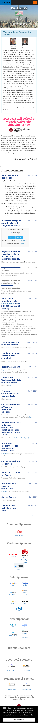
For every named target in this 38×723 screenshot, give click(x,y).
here (7, 108)
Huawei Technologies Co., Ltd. (25, 560)
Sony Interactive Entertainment (25, 595)
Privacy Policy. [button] (29, 715)
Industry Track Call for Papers (19, 438)
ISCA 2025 (5, 2)
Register (3, 370)
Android (19, 237)
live (33, 467)
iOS (11, 237)
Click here (24, 240)
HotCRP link (5, 454)
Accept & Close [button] (19, 719)
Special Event (8, 303)
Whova (22, 243)
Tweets (34, 516)
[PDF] (30, 438)
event (18, 229)
